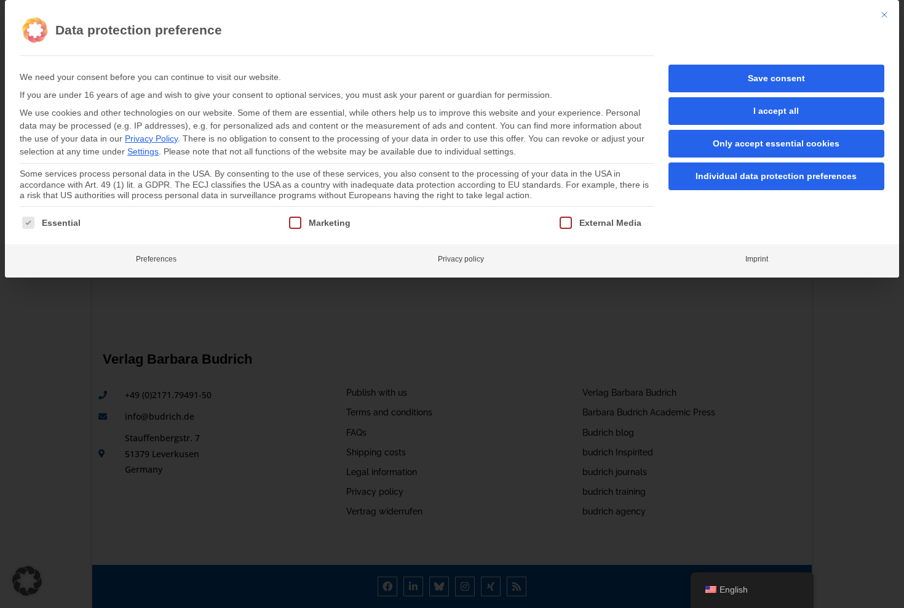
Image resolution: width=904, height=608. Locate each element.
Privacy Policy (151, 138)
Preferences (156, 259)
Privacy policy (461, 259)
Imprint (756, 259)
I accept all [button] (776, 111)
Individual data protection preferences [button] (776, 176)
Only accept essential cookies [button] (776, 143)
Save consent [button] (776, 78)
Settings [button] (143, 151)
